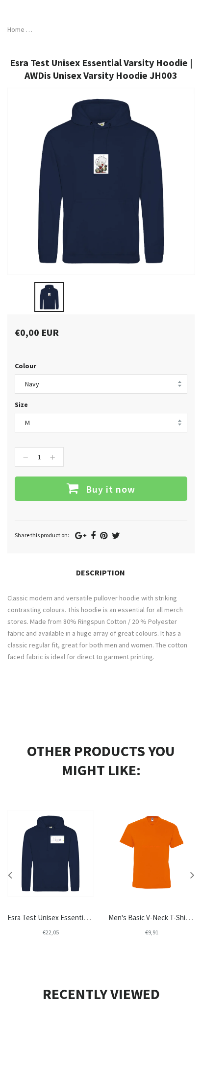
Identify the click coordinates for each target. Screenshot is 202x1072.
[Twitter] (116, 535)
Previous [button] (10, 874)
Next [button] (192, 874)
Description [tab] (100, 572)
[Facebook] (93, 535)
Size (21, 404)
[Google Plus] (80, 535)
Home (16, 29)
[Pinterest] (103, 535)
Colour (25, 365)
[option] (49, 297)
